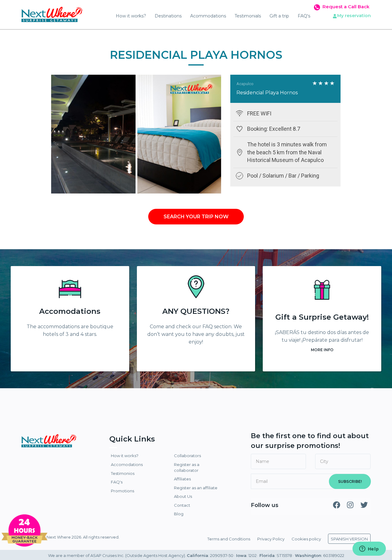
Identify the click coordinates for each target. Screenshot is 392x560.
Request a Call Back (345, 6)
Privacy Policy (271, 538)
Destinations (168, 16)
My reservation (354, 15)
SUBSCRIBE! (350, 481)
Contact (182, 505)
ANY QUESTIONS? (195, 311)
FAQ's (304, 16)
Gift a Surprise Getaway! (322, 317)
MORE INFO (322, 350)
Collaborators (187, 455)
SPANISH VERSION (349, 538)
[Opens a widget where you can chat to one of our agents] (369, 549)
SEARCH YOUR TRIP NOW (196, 217)
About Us (183, 496)
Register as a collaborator (186, 467)
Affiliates (182, 478)
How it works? (131, 16)
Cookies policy (306, 538)
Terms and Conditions (228, 538)
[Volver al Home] (52, 12)
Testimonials (248, 16)
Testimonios (122, 473)
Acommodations (208, 16)
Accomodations (69, 311)
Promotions (122, 490)
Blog (178, 513)
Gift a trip (279, 16)
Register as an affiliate (195, 487)
